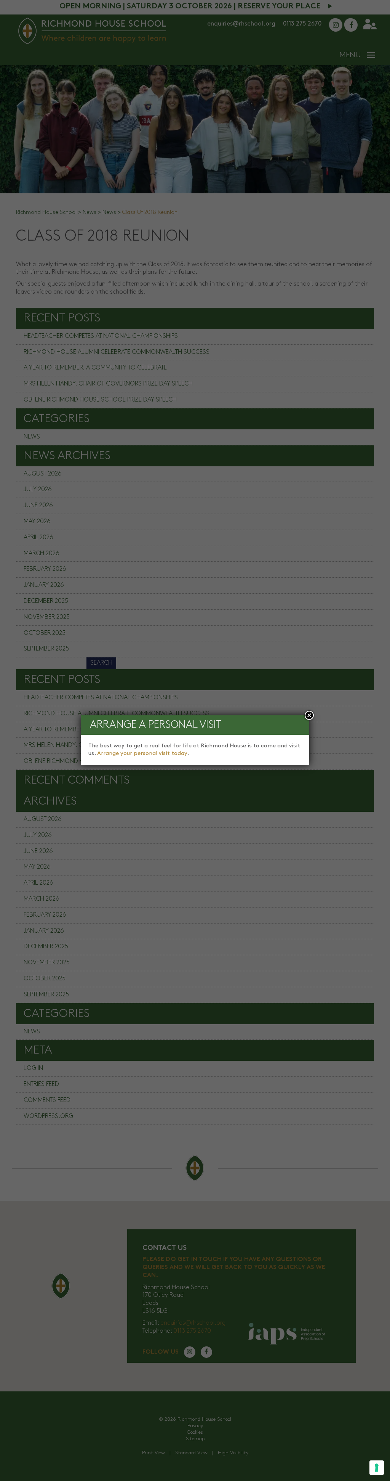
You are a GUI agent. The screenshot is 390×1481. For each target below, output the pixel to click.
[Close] (309, 715)
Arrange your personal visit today (142, 753)
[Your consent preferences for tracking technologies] (376, 1467)
